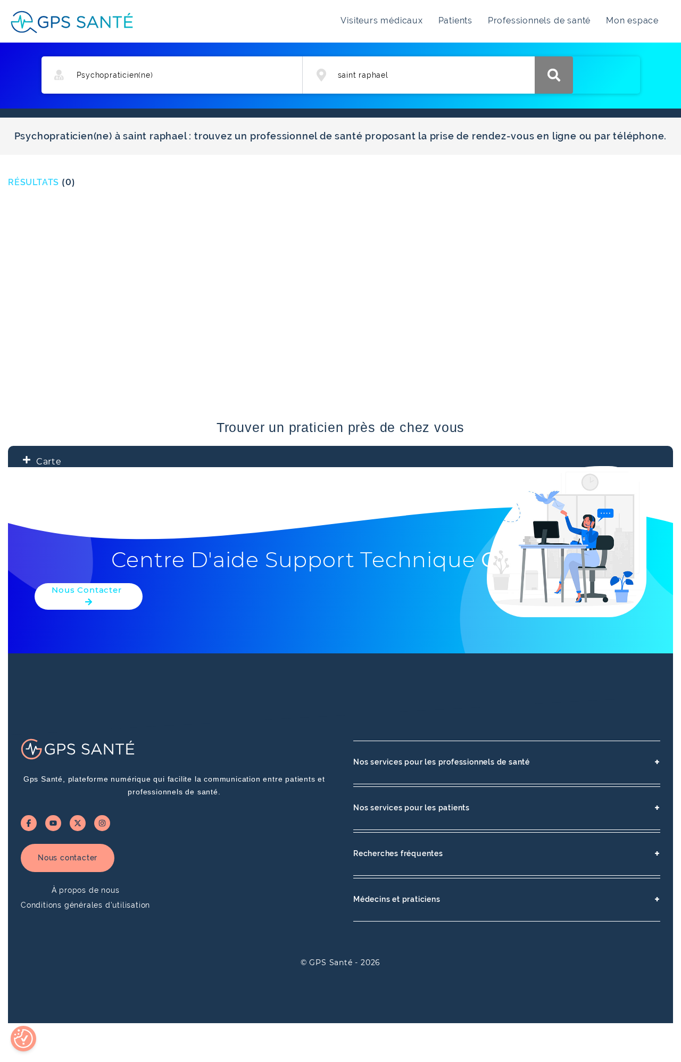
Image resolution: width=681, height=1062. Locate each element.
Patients (455, 20)
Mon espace (632, 20)
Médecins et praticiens (506, 899)
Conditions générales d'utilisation (85, 905)
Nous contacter (67, 857)
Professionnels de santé (539, 20)
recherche (554, 75)
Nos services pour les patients (506, 808)
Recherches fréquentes (506, 853)
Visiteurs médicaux (381, 20)
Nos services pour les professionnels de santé (506, 762)
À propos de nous (86, 890)
